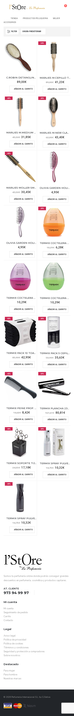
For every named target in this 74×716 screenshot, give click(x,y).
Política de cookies (13, 643)
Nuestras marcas (12, 678)
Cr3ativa (46, 697)
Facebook (41, 592)
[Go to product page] (20, 56)
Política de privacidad (15, 639)
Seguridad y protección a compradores (24, 651)
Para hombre (10, 674)
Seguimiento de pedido (16, 612)
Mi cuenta (8, 608)
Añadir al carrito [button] (23, 89)
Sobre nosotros (12, 655)
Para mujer (9, 670)
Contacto (8, 620)
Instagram (47, 592)
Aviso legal (10, 635)
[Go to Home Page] (5, 18)
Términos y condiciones (16, 647)
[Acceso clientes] (56, 7)
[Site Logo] (27, 7)
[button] (6, 7)
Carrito (7, 616)
